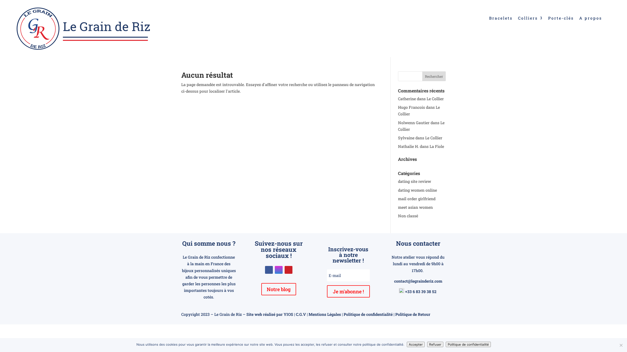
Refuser (435, 344)
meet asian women (415, 207)
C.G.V (301, 314)
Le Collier (435, 98)
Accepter (416, 344)
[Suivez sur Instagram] (279, 270)
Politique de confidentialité (368, 314)
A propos (590, 18)
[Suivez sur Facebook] (269, 270)
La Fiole (437, 146)
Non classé (408, 215)
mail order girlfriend (416, 198)
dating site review (414, 181)
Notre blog (279, 289)
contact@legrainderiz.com (418, 281)
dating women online (417, 190)
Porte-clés (561, 18)
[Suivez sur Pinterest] (288, 270)
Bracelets (501, 18)
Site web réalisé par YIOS (269, 314)
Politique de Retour (412, 314)
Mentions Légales (325, 314)
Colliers (528, 18)
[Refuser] (620, 345)
